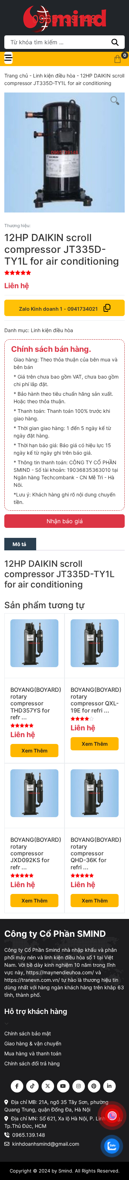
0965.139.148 (28, 1135)
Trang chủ (16, 75)
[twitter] (48, 1086)
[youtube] (63, 1086)
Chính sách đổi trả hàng (32, 1063)
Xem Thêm (35, 751)
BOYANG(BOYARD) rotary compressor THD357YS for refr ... (34, 703)
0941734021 (82, 309)
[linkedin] (109, 1086)
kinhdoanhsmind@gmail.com (45, 1144)
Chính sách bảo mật (27, 1033)
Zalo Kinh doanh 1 (40, 309)
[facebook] (17, 1086)
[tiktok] (32, 1086)
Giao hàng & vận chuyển (32, 1043)
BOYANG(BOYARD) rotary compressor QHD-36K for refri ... (95, 853)
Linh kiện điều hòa (54, 75)
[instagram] (78, 1086)
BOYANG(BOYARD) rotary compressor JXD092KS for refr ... (34, 853)
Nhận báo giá (65, 521)
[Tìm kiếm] (115, 42)
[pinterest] (94, 1086)
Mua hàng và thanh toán (32, 1053)
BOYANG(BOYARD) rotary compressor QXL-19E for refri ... (95, 700)
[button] (117, 59)
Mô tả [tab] (19, 544)
